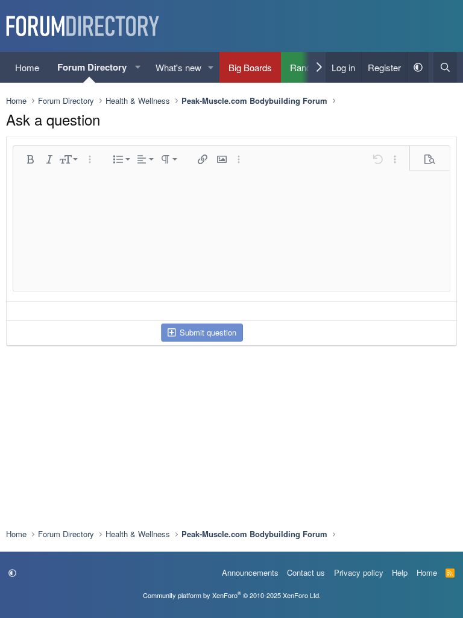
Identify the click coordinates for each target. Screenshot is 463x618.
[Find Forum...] (445, 67)
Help (400, 572)
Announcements (250, 572)
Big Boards (250, 67)
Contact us (306, 572)
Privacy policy (358, 572)
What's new (178, 67)
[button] (138, 67)
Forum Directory (92, 67)
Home (27, 67)
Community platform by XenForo (232, 595)
